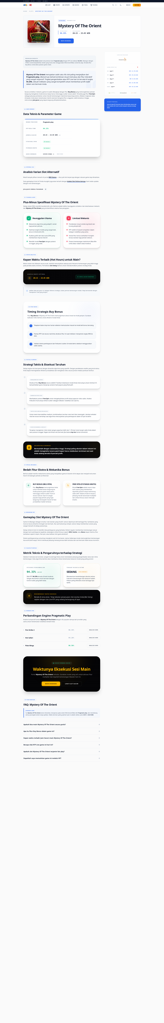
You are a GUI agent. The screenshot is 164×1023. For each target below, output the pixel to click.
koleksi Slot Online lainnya (76, 181)
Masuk (128, 5)
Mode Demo (60, 154)
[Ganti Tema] (120, 5)
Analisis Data (93, 630)
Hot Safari (29, 638)
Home (25, 11)
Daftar (137, 5)
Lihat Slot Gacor (71, 684)
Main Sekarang (66, 41)
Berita (46, 1)
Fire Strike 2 (29, 630)
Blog (39, 1)
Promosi (27, 1)
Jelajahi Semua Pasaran (33, 189)
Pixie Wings (29, 646)
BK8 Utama (52, 177)
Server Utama (47, 154)
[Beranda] (27, 5)
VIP (34, 1)
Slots (31, 11)
